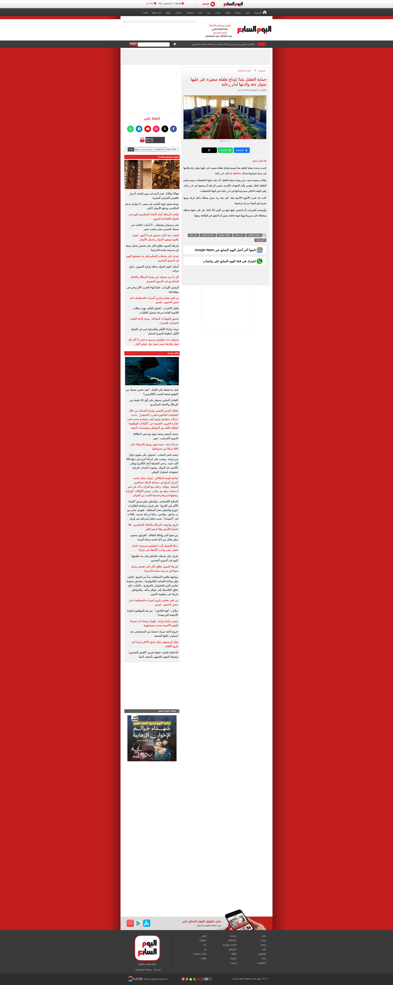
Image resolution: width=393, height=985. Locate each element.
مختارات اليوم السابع (167, 711)
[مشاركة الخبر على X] (209, 150)
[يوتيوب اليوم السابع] (147, 129)
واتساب (223, 150)
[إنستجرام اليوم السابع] (156, 129)
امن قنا (193, 235)
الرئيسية (262, 70)
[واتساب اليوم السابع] (130, 129)
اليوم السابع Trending (168, 157)
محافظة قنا (235, 173)
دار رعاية (239, 235)
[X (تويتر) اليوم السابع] (164, 129)
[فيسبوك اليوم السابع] (173, 129)
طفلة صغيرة (224, 235)
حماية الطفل (254, 235)
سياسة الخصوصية (143, 969)
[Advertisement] (196, 885)
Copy (131, 149)
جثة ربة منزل (208, 235)
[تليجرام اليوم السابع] (139, 129)
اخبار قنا (260, 240)
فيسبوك (239, 150)
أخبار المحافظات (244, 70)
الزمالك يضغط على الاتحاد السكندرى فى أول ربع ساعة (230, 44)
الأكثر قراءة (173, 353)
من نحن (157, 969)
